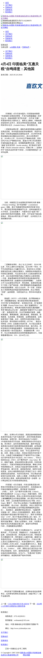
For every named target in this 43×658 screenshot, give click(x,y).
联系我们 (8, 12)
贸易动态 (8, 7)
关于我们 (8, 5)
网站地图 (26, 655)
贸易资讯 (8, 10)
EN (21, 23)
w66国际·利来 (15, 47)
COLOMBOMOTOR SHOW (18, 604)
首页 (7, 3)
